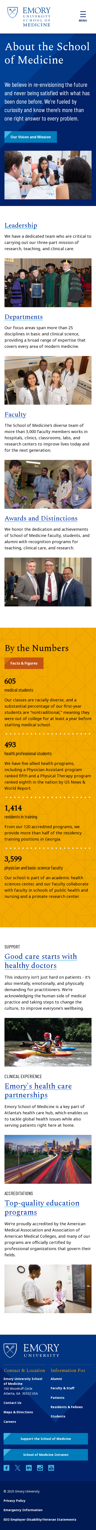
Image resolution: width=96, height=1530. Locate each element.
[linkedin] (29, 1469)
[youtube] (51, 1469)
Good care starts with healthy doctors (40, 961)
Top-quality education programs (41, 1207)
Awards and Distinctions (41, 518)
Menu (83, 20)
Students (58, 1416)
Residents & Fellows (67, 1407)
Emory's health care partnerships (38, 1091)
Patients (58, 1397)
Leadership (20, 225)
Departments (23, 317)
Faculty (15, 415)
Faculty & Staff (62, 1388)
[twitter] (18, 1469)
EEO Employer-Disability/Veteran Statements (40, 1519)
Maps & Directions (18, 1412)
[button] (30, 137)
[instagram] (40, 1469)
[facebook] (7, 1469)
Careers (10, 1421)
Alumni (56, 1379)
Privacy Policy (14, 1500)
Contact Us (12, 1403)
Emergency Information (23, 1510)
